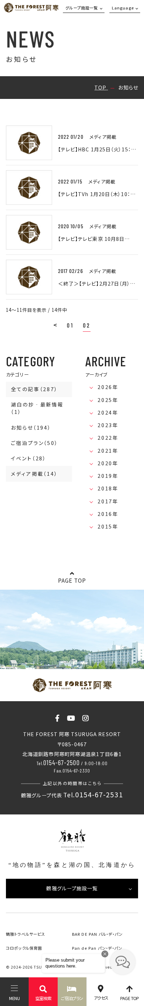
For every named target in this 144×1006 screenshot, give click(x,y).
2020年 (108, 463)
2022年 (108, 437)
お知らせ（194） (31, 427)
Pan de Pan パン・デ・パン (97, 948)
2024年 (108, 412)
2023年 (108, 425)
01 (70, 325)
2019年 (108, 475)
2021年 (108, 450)
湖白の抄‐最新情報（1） (37, 408)
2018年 (108, 488)
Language (123, 7)
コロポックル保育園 (24, 948)
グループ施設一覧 (81, 7)
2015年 (108, 526)
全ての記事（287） (34, 389)
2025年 (108, 399)
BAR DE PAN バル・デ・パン (97, 934)
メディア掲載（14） (34, 473)
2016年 (108, 513)
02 (87, 325)
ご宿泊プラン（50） (34, 442)
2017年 (108, 501)
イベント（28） (28, 458)
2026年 (108, 386)
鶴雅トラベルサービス (25, 934)
